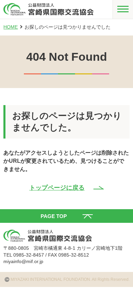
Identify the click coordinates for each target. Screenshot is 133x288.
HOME (10, 27)
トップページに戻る (57, 187)
